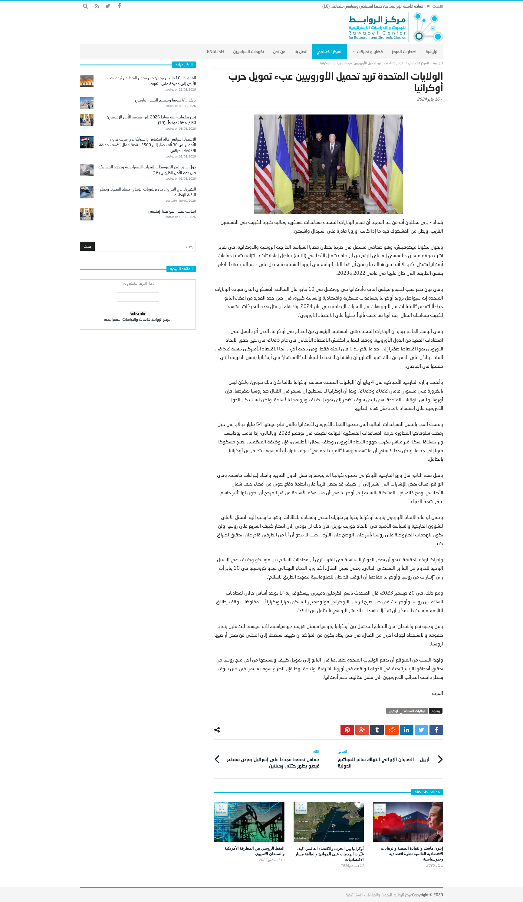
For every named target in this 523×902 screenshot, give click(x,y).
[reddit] (392, 730)
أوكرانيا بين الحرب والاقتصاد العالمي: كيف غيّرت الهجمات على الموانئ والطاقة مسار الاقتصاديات (329, 854)
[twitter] (421, 730)
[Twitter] (107, 6)
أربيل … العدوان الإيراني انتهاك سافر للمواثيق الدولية (383, 758)
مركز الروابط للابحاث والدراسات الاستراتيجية (137, 319)
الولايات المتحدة (415, 711)
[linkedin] (406, 730)
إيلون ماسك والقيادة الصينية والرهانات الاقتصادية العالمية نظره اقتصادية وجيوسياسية (412, 853)
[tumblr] (377, 730)
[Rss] (96, 6)
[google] (362, 730)
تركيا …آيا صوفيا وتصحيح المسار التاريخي (165, 100)
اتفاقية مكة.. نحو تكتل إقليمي (172, 211)
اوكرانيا (393, 711)
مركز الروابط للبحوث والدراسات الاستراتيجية (379, 894)
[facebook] (436, 730)
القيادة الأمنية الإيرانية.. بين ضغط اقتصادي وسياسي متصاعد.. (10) (373, 6)
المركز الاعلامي (418, 63)
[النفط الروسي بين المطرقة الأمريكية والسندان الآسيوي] (249, 822)
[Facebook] (119, 6)
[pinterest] (347, 730)
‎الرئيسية (438, 63)
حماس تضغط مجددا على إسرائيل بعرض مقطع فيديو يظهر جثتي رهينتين (273, 758)
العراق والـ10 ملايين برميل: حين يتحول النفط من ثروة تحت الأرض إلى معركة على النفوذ (151, 80)
